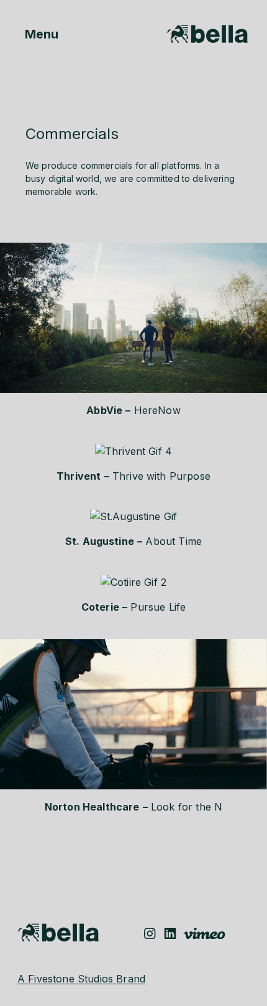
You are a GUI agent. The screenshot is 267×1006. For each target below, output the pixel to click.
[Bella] (207, 33)
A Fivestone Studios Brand (81, 978)
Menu (31, 34)
